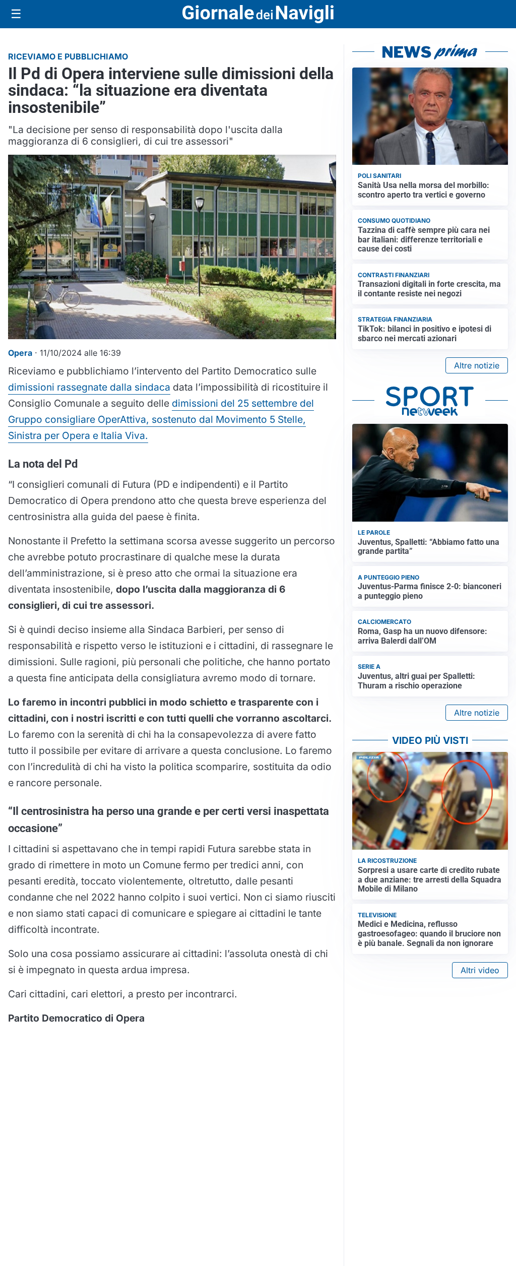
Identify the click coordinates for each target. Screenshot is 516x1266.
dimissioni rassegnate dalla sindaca (89, 387)
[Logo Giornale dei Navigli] (258, 14)
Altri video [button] (480, 970)
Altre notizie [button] (476, 365)
